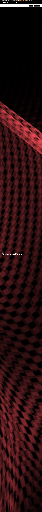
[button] (6, 0)
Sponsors (24, 2)
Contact (33, 2)
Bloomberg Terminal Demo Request (14, 0)
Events (16, 2)
